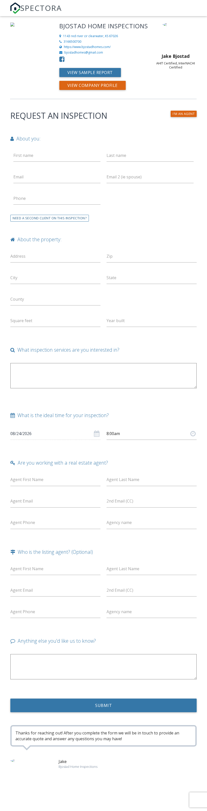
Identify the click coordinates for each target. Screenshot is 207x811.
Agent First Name (26, 479)
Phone (19, 198)
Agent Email (21, 501)
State (111, 277)
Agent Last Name (123, 479)
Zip (110, 256)
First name (23, 155)
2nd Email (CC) (120, 501)
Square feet (21, 320)
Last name (116, 155)
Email (18, 177)
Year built (116, 320)
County (17, 299)
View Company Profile (92, 85)
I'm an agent (184, 113)
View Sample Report (90, 72)
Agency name (119, 522)
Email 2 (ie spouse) (124, 177)
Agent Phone (22, 522)
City (13, 277)
